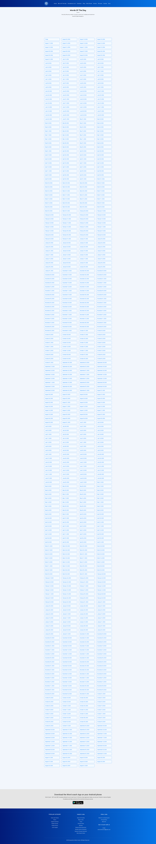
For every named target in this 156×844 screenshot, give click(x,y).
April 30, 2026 (66, 151)
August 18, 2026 (101, 39)
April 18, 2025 (83, 526)
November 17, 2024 (84, 677)
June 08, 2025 (100, 474)
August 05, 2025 (66, 418)
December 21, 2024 (49, 645)
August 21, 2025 (66, 402)
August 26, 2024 (66, 761)
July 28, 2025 (66, 426)
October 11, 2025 (84, 350)
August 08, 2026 (66, 51)
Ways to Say (81, 819)
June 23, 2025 (48, 462)
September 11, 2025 (50, 382)
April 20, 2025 (48, 526)
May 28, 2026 (66, 123)
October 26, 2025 (101, 334)
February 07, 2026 (101, 230)
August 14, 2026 (101, 43)
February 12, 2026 (84, 226)
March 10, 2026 (48, 203)
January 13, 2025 (67, 622)
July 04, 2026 (48, 87)
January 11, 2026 (84, 258)
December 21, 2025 (101, 278)
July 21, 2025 (48, 434)
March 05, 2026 (66, 206)
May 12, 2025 (83, 502)
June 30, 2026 (48, 91)
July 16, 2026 (48, 75)
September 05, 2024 (102, 749)
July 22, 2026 (83, 67)
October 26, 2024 (49, 701)
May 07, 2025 (100, 506)
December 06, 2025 (84, 294)
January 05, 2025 (67, 630)
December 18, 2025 (84, 282)
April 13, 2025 (100, 530)
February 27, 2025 (49, 578)
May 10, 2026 (100, 139)
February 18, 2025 (67, 586)
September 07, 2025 (50, 386)
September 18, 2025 (67, 374)
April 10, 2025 (83, 534)
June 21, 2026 (66, 99)
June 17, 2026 (66, 103)
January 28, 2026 (67, 242)
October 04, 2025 (67, 358)
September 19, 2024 (67, 737)
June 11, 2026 (100, 107)
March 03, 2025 (48, 574)
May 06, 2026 (100, 143)
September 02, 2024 (84, 753)
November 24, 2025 (84, 306)
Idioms (95, 3)
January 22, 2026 (101, 246)
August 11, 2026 (84, 47)
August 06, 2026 (101, 51)
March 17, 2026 (66, 195)
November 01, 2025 (67, 330)
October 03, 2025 (84, 358)
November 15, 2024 (49, 681)
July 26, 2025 (100, 426)
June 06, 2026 (48, 115)
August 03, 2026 (84, 55)
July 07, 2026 (66, 83)
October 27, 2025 (84, 334)
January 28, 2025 (84, 606)
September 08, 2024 (50, 749)
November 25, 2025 (67, 306)
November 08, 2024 (101, 685)
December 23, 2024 (84, 641)
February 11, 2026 (101, 226)
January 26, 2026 (101, 242)
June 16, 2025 (100, 466)
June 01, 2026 (66, 119)
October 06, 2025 (101, 354)
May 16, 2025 (83, 498)
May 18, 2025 (48, 498)
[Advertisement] (78, 29)
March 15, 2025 (48, 562)
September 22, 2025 (67, 370)
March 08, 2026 (83, 203)
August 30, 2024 (66, 757)
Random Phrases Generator (81, 831)
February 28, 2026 (84, 210)
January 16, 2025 (84, 618)
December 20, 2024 (67, 645)
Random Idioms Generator (81, 829)
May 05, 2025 (66, 510)
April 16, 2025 (48, 530)
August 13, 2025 (66, 410)
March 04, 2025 (101, 570)
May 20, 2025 (83, 494)
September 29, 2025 (84, 362)
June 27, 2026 (100, 91)
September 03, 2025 (50, 390)
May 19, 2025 (100, 494)
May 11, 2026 (83, 139)
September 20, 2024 (50, 737)
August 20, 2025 (84, 402)
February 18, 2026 (49, 222)
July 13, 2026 (100, 75)
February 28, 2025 (101, 574)
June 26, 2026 (48, 95)
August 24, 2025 (84, 398)
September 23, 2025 (50, 370)
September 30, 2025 (67, 362)
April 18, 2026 (66, 163)
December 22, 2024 (101, 641)
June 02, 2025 (66, 482)
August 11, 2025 (101, 410)
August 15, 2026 (84, 43)
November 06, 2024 (67, 689)
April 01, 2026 (83, 179)
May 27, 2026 (83, 123)
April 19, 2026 (48, 163)
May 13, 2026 (48, 139)
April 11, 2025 (66, 534)
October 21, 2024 (67, 705)
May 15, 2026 (83, 135)
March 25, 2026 (66, 187)
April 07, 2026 (48, 175)
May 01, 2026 (48, 151)
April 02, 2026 (66, 179)
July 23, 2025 (83, 430)
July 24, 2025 (66, 430)
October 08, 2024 (84, 717)
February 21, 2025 (84, 582)
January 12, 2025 (84, 622)
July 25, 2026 (100, 63)
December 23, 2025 (67, 278)
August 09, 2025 (66, 414)
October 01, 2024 (67, 725)
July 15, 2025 (83, 438)
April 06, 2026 (66, 175)
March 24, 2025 (101, 550)
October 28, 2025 (67, 334)
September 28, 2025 (102, 362)
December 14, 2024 (101, 649)
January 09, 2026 (49, 262)
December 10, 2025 (84, 290)
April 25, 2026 (83, 155)
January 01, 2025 (67, 634)
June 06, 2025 (66, 478)
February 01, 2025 (84, 602)
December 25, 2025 (101, 274)
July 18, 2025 (100, 434)
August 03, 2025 (101, 418)
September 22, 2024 (84, 733)
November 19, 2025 (101, 310)
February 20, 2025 (101, 582)
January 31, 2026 (84, 238)
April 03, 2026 (48, 179)
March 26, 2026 (48, 187)
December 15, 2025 (67, 286)
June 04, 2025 (100, 478)
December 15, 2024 (84, 649)
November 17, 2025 (67, 314)
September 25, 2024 (102, 729)
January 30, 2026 (101, 238)
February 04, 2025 (101, 598)
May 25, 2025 (66, 490)
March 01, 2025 (83, 574)
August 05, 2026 (49, 55)
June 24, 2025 (100, 458)
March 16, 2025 (101, 558)
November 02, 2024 (67, 693)
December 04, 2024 (67, 661)
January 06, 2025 (49, 630)
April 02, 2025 (83, 542)
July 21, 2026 (100, 67)
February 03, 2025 (49, 602)
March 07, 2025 (48, 570)
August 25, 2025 (66, 398)
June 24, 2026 (83, 95)
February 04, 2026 (84, 234)
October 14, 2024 (49, 713)
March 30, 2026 (48, 183)
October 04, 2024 (84, 721)
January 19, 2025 (101, 614)
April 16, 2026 (100, 163)
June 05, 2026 (66, 115)
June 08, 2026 (83, 111)
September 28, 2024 (50, 729)
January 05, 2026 (49, 266)
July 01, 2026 (100, 87)
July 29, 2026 (100, 59)
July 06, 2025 (100, 446)
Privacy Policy (104, 819)
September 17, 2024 (102, 737)
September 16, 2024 (50, 741)
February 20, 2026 (84, 218)
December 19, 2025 (67, 282)
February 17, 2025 (84, 586)
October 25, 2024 (67, 701)
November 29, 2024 (84, 665)
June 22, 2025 (66, 462)
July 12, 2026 (48, 79)
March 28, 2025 (101, 546)
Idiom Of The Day (81, 817)
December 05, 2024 (49, 661)
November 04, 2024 (101, 689)
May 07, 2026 (83, 143)
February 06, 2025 (67, 598)
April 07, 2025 (66, 538)
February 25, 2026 (67, 215)
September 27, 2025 (50, 366)
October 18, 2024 (49, 709)
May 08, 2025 (83, 506)
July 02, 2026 (83, 87)
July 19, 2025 (83, 434)
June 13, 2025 (83, 470)
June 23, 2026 (100, 95)
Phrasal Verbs (81, 823)
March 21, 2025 (83, 554)
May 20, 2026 (66, 131)
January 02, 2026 (101, 266)
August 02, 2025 (49, 422)
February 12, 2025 (101, 590)
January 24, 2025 (84, 610)
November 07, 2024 (49, 689)
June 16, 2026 (83, 103)
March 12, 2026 (83, 199)
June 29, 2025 (83, 454)
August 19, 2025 (101, 402)
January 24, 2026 (67, 246)
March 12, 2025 (101, 562)
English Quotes (55, 823)
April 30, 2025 (83, 514)
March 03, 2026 (101, 206)
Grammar (79, 3)
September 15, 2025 (50, 378)
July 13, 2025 (48, 442)
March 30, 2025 (66, 546)
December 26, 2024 (101, 637)
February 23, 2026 (101, 215)
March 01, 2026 (66, 210)
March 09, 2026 (66, 203)
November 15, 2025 (101, 314)
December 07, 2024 (84, 657)
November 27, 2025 (101, 302)
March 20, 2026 (83, 191)
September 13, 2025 (84, 378)
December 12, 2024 (67, 653)
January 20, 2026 (67, 250)
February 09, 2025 (84, 594)
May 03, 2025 (100, 510)
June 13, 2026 (66, 107)
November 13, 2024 (84, 681)
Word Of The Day (62, 3)
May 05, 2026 (48, 147)
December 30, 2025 (84, 270)
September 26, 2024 (84, 729)
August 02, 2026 (101, 55)
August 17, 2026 (49, 43)
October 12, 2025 (67, 350)
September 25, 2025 (84, 366)
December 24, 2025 (49, 278)
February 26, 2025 (67, 578)
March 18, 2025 (66, 558)
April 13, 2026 (83, 167)
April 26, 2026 (66, 155)
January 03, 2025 (101, 630)
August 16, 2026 (66, 43)
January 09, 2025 (67, 625)
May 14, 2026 (100, 135)
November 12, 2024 (101, 681)
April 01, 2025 (100, 542)
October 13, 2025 (49, 350)
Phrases (100, 3)
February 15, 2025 (49, 590)
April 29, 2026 (83, 151)
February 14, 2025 (67, 590)
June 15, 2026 (100, 103)
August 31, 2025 (101, 390)
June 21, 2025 (83, 462)
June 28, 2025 (100, 454)
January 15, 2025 (101, 618)
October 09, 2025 (49, 354)
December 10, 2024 (101, 653)
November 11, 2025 (101, 318)
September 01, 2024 (102, 753)
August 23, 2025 (101, 398)
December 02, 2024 (101, 661)
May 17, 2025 (66, 498)
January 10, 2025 (49, 625)
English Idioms (55, 825)
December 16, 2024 (67, 649)
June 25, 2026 (66, 95)
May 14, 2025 (48, 502)
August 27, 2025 (101, 394)
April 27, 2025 (66, 518)
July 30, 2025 (100, 422)
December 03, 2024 (84, 661)
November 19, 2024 (49, 677)
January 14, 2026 (101, 254)
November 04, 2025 (84, 326)
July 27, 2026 (66, 63)
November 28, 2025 (84, 302)
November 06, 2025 (49, 326)
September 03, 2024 (67, 753)
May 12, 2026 (66, 139)
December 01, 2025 (101, 298)
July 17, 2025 (48, 438)
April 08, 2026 (100, 171)
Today (46, 39)
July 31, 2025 (83, 422)
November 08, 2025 (84, 322)
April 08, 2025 (48, 538)
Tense (81, 821)
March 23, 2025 (48, 554)
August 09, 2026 (49, 51)
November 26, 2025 (49, 306)
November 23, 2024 (49, 673)
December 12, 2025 (49, 290)
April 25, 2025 (100, 518)
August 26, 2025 (49, 398)
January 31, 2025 (101, 602)
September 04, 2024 (50, 753)
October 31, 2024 (101, 693)
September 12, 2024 (50, 745)
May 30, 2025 (48, 486)
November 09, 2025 (67, 322)
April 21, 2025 (100, 522)
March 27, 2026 (101, 183)
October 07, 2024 (101, 717)
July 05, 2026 (100, 83)
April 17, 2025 (100, 526)
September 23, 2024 (67, 733)
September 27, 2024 (67, 729)
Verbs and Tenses (55, 817)
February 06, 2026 (49, 234)
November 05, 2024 (84, 689)
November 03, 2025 (101, 326)
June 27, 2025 (48, 458)
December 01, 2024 (49, 665)
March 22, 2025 (66, 554)
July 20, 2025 (66, 434)
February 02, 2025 (67, 602)
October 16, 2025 (67, 346)
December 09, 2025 (101, 290)
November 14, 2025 (49, 318)
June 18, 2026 (48, 103)
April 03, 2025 (66, 542)
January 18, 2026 (101, 250)
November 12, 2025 (84, 318)
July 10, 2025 (100, 442)
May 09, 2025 (66, 506)
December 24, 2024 (67, 641)
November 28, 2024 (101, 665)
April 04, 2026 (100, 175)
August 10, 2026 (101, 47)
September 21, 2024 (102, 733)
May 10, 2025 (48, 506)
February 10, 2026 (49, 230)
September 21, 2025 (84, 370)
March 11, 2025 (48, 566)
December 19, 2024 (84, 645)
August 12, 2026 (66, 47)
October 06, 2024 (49, 721)
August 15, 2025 (101, 406)
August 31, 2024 (49, 757)
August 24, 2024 (101, 761)
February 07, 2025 (49, 598)
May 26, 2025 (48, 490)
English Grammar (55, 821)
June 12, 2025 (100, 470)
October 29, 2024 (67, 697)
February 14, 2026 (49, 226)
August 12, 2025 (84, 410)
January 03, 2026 (84, 266)
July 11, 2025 (83, 442)
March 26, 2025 (66, 550)
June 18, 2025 (66, 466)
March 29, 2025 (83, 546)
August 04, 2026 (66, 55)
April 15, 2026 (48, 167)
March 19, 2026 (101, 191)
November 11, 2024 (49, 685)
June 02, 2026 (48, 119)
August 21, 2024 (84, 765)
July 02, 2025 (100, 450)
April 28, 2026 (100, 151)
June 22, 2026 (48, 99)
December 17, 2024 (49, 649)
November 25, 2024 (84, 669)
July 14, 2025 (100, 438)
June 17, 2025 (83, 466)
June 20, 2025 (100, 462)
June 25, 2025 (83, 458)
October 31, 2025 (84, 330)
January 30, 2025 (49, 606)
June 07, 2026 (100, 111)
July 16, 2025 (66, 438)
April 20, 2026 (100, 159)
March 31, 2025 (48, 546)
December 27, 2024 (84, 637)
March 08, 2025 (101, 566)
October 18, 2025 (101, 342)
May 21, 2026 (48, 131)
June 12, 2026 (83, 107)
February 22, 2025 (67, 582)
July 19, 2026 (66, 71)
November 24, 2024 (101, 669)
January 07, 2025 (101, 625)
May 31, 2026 (83, 119)
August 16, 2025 (84, 406)
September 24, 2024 (50, 733)
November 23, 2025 (101, 306)
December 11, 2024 (84, 653)
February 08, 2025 (101, 594)
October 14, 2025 (101, 346)
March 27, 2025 (48, 550)
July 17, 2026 (100, 71)
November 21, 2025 (67, 310)
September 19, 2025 (50, 374)
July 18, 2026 (83, 71)
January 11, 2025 (101, 622)
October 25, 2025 (49, 338)
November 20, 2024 (101, 673)
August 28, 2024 (101, 757)
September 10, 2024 (84, 745)
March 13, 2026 (66, 199)
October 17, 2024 (67, 709)
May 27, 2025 (100, 486)
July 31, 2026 (66, 59)
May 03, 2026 (83, 147)
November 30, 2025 (49, 302)
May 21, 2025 (66, 494)
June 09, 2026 (66, 111)
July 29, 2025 (48, 426)
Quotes (105, 3)
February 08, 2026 (84, 230)
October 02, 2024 (49, 725)
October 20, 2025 (67, 342)
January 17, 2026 (49, 254)
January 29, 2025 (67, 606)
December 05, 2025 (101, 294)
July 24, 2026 (48, 67)
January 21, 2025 (67, 614)
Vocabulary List (72, 3)
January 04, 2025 (84, 630)
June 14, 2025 (66, 470)
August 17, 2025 (66, 406)
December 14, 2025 (84, 286)
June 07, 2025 (48, 478)
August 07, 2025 (101, 414)
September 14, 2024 (84, 741)
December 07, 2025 (67, 294)
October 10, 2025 (101, 350)
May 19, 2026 (83, 131)
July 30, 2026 (83, 59)
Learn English (55, 827)
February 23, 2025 (49, 582)
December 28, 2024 (67, 637)
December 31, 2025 (67, 270)
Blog (84, 3)
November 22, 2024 (67, 673)
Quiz (109, 3)
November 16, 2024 (101, 677)
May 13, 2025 (66, 502)
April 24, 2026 (100, 155)
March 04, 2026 (83, 206)
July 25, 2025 (48, 430)
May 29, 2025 (66, 486)
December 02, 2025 (84, 298)
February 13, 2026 (67, 226)
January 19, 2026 (84, 250)
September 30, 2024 (84, 725)
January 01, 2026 (49, 270)
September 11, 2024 (67, 745)
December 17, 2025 (101, 282)
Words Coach (77, 840)
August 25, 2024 (84, 761)
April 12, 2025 (48, 534)
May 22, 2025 (48, 494)
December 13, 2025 (101, 286)
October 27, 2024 (101, 697)
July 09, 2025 (48, 446)
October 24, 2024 (84, 701)
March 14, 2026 (48, 199)
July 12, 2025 (66, 442)
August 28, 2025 (84, 394)
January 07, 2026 (84, 262)
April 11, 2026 (48, 171)
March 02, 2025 (66, 574)
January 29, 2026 (49, 242)
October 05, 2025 (49, 358)
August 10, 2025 (49, 414)
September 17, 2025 (84, 374)
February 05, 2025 (84, 598)
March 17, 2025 (83, 558)
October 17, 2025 (49, 346)
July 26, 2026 (83, 63)
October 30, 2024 (49, 697)
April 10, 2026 (66, 171)
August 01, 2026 (49, 59)
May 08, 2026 (66, 143)
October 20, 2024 (84, 705)
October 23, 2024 (101, 701)
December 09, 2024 (49, 657)
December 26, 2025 (84, 274)
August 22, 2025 (49, 402)
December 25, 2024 (49, 641)
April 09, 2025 (100, 534)
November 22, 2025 (49, 310)
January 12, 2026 (67, 258)
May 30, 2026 (100, 119)
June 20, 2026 (83, 99)
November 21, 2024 (84, 673)
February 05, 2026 (67, 234)
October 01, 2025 (49, 362)
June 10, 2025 (66, 474)
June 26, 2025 (66, 458)
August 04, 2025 (84, 418)
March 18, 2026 (48, 195)
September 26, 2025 (67, 366)
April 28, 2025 (48, 518)
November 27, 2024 (49, 669)
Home (55, 3)
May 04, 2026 (66, 147)
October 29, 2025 (49, 334)
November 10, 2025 (49, 322)
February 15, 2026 (101, 222)
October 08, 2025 (67, 354)
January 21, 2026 (49, 250)
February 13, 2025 (84, 590)
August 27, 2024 (49, 761)
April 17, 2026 (83, 163)
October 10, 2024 (49, 717)
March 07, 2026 (101, 203)
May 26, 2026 (100, 123)
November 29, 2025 (67, 302)
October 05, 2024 (67, 721)
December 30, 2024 (101, 634)
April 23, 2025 (66, 522)
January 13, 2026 (49, 258)
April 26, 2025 (83, 518)
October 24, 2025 (67, 338)
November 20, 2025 (84, 310)
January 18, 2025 (49, 618)
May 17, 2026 (48, 135)
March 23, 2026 (101, 187)
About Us (104, 821)
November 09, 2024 (84, 685)
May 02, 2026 (100, 147)
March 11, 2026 (101, 199)
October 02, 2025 (101, 358)
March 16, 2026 (83, 195)
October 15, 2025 (84, 346)
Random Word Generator (81, 827)
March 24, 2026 (83, 187)
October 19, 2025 (84, 342)
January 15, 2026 (84, 254)
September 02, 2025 (67, 390)
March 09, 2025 (83, 566)
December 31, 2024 (84, 634)
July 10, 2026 (83, 79)
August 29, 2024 (84, 757)
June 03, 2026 (100, 115)
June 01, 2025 (83, 482)
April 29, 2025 (100, 514)
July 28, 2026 (48, 63)
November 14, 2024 (67, 681)
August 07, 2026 (84, 51)
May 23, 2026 (83, 127)
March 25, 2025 (83, 550)
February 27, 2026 (101, 210)
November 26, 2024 (67, 669)
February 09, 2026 (67, 230)
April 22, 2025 (83, 522)
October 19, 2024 (101, 705)
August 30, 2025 (49, 394)
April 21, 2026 (83, 159)
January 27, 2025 (101, 606)
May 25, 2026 (48, 127)
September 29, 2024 (102, 725)
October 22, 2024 (49, 705)
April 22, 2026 (66, 159)
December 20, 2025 (49, 282)
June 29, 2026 (66, 91)
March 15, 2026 (101, 195)
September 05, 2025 (84, 386)
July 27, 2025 (83, 426)
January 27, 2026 (84, 242)
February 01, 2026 (67, 238)
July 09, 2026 (100, 79)
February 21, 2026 (67, 218)
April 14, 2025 (83, 530)
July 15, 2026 (66, 75)
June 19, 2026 (100, 99)
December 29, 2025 (101, 270)
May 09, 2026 (48, 143)
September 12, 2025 (102, 378)
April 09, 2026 (83, 171)
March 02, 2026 (48, 210)
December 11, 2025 (67, 290)
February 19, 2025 (49, 586)
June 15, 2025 (48, 470)
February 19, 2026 (101, 218)
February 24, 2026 (84, 215)
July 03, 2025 (83, 450)
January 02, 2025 (49, 634)
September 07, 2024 (67, 749)
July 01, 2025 (48, 454)
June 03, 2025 (48, 482)
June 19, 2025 (48, 466)
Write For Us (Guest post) (104, 817)
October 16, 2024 (84, 709)
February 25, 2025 (84, 578)
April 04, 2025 (48, 542)
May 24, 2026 (66, 127)
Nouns (55, 819)
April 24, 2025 (48, 522)
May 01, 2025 (66, 514)
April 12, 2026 (100, 167)
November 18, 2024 (67, 677)
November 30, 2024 (67, 665)
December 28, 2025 (49, 274)
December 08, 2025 (49, 294)
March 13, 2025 (83, 562)
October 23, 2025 (84, 338)
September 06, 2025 (67, 386)
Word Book (89, 3)
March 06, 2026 (48, 206)
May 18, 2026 (100, 131)
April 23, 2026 (48, 159)
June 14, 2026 (48, 107)
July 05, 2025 (48, 450)
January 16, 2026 (67, 254)
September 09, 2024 (102, 745)
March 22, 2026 (48, 191)
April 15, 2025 (66, 530)
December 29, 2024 (49, 637)
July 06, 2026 (83, 83)
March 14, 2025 (66, 562)
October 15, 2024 (101, 709)
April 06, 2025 (83, 538)
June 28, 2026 (83, 91)
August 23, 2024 (49, 765)
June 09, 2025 (83, 474)
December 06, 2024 (101, 657)
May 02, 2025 (48, 514)
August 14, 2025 (49, 410)
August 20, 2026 (66, 39)
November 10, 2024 (67, 685)
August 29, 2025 (66, 394)
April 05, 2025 (100, 538)
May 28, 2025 (83, 486)
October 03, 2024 (101, 721)
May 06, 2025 (48, 510)
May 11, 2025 (100, 502)
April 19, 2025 (66, 526)
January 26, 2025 (49, 610)
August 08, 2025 (84, 414)
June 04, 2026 (83, 115)
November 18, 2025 (49, 314)
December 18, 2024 (101, 645)
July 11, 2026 (66, 79)
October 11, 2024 (101, 713)
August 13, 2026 (49, 47)
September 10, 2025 (67, 382)
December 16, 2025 (49, 286)
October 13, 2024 (67, 713)
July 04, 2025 (66, 450)
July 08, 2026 (48, 83)
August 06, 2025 (49, 418)
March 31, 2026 (101, 179)
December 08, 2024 (67, 657)
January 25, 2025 (67, 610)
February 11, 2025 (49, 594)
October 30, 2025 (101, 330)
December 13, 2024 (49, 653)
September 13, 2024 (102, 741)
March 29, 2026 (66, 183)
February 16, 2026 (84, 222)
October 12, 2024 (84, 713)
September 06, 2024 (84, 749)
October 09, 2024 (67, 717)
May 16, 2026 (66, 135)
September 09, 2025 (84, 382)
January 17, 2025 (67, 618)
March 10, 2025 (66, 566)
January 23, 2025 (101, 610)
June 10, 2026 (48, 111)
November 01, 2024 (84, 693)
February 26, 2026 (49, 215)
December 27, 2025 (67, 274)
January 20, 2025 (84, 614)
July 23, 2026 (66, 67)
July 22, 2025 (100, 430)
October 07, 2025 (84, 354)
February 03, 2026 (101, 234)
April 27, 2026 (48, 155)
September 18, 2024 (84, 737)
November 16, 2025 (84, 314)
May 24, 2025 (83, 490)
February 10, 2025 (67, 594)
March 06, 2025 (66, 570)
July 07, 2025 (83, 446)
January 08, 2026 (67, 262)
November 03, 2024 (49, 693)
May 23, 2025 (100, 490)
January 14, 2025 (49, 622)
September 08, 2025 (102, 382)
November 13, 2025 (67, 318)
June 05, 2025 (83, 478)
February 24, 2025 (101, 578)
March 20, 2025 (101, 554)
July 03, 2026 (66, 87)
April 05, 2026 (83, 175)
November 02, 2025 (49, 330)
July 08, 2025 (66, 446)
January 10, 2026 (101, 258)
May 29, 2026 (48, 123)
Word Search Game (81, 833)
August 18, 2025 (49, 406)
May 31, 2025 (100, 482)
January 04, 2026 (67, 266)
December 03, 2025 (67, 298)
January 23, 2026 (84, 246)
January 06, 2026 (101, 262)
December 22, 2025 (84, 278)
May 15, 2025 (100, 498)
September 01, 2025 (84, 390)
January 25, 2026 (49, 246)
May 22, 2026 (100, 127)
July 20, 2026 (48, 71)
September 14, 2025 (67, 378)
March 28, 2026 (83, 183)
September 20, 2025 (102, 370)
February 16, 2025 (101, 586)
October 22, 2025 (101, 338)
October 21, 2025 (49, 342)
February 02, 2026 (49, 238)
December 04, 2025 (49, 298)
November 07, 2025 (101, 322)
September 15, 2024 (67, 741)
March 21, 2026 (66, 191)
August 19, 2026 (84, 39)
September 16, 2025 (102, 374)
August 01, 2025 (66, 422)
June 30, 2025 (66, 454)
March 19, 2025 (48, 558)
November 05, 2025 (67, 326)
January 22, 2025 (49, 614)
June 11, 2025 (48, 474)
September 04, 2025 (102, 386)
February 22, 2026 (49, 218)
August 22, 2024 (66, 765)
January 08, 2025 (84, 625)
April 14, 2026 (66, 167)
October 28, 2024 (84, 697)
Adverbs (81, 825)
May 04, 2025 (83, 510)
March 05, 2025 (83, 570)
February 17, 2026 (67, 222)
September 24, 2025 (102, 366)
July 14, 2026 (83, 75)
